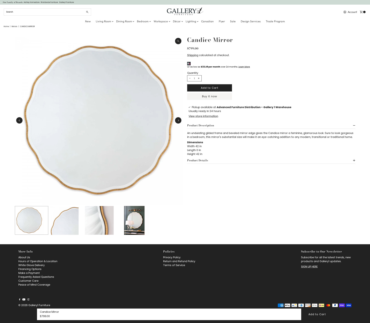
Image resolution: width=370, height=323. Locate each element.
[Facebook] (19, 299)
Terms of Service (174, 265)
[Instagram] (28, 299)
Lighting (191, 21)
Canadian (207, 21)
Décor (177, 21)
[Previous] (19, 120)
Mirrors (14, 26)
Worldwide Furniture (49, 2)
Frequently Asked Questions (36, 277)
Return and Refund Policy (179, 261)
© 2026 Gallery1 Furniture (34, 305)
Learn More (244, 66)
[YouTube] (23, 299)
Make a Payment (29, 273)
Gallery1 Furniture (66, 2)
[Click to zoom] (178, 41)
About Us (24, 257)
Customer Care (28, 281)
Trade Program (275, 21)
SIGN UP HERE (309, 266)
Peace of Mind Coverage (34, 284)
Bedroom (142, 21)
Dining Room (124, 21)
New (88, 21)
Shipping (192, 55)
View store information (203, 116)
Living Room (103, 21)
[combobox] (47, 12)
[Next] (178, 120)
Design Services (251, 21)
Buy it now (209, 96)
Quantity (192, 73)
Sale (233, 21)
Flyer (222, 21)
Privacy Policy (172, 257)
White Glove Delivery (31, 265)
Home (6, 26)
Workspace (161, 21)
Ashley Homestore (31, 2)
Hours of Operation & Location (37, 261)
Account (352, 12)
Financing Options (29, 269)
